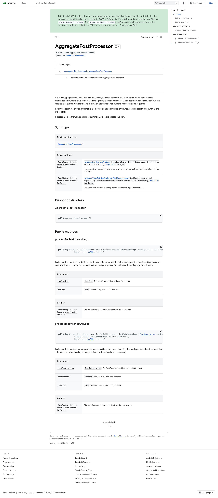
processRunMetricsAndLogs (97, 162)
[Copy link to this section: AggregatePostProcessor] (88, 208)
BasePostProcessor (75, 55)
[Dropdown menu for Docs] (29, 3)
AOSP (57, 37)
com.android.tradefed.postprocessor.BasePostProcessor (88, 71)
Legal (32, 493)
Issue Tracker (151, 478)
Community (22, 493)
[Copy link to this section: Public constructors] (86, 200)
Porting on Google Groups (85, 482)
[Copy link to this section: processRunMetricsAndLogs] (91, 239)
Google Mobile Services (155, 470)
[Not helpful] (161, 37)
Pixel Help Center (153, 462)
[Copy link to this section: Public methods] (80, 231)
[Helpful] (157, 37)
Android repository (10, 458)
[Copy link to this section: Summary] (71, 127)
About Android (9, 493)
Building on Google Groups (85, 478)
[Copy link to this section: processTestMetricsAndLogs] (91, 324)
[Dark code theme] (161, 215)
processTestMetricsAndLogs (98, 178)
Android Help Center (154, 458)
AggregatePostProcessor (69, 144)
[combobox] (166, 3)
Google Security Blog (83, 470)
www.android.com (153, 466)
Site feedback (59, 493)
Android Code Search (45, 3)
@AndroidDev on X (82, 462)
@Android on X (81, 458)
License (39, 493)
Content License (120, 436)
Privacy (48, 493)
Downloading (8, 466)
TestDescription (121, 178)
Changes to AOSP (128, 25)
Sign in (212, 3)
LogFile (110, 164)
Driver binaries (8, 478)
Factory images (9, 474)
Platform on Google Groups (86, 474)
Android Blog (80, 466)
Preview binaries (9, 470)
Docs (24, 3)
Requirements (8, 462)
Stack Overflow (152, 474)
